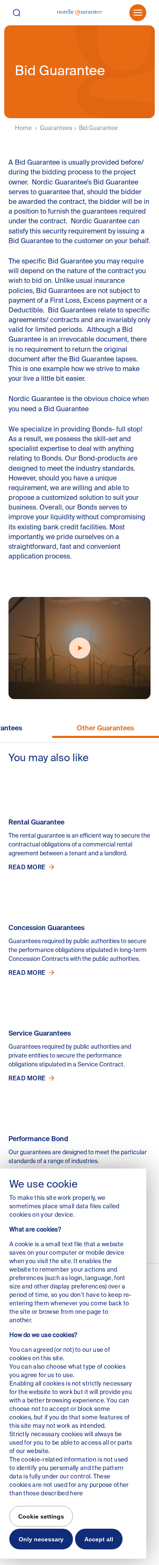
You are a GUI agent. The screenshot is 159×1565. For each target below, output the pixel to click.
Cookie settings (41, 1516)
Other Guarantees (105, 728)
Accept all (98, 1539)
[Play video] (79, 648)
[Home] (80, 12)
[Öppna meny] (137, 12)
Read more (27, 867)
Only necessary (41, 1539)
